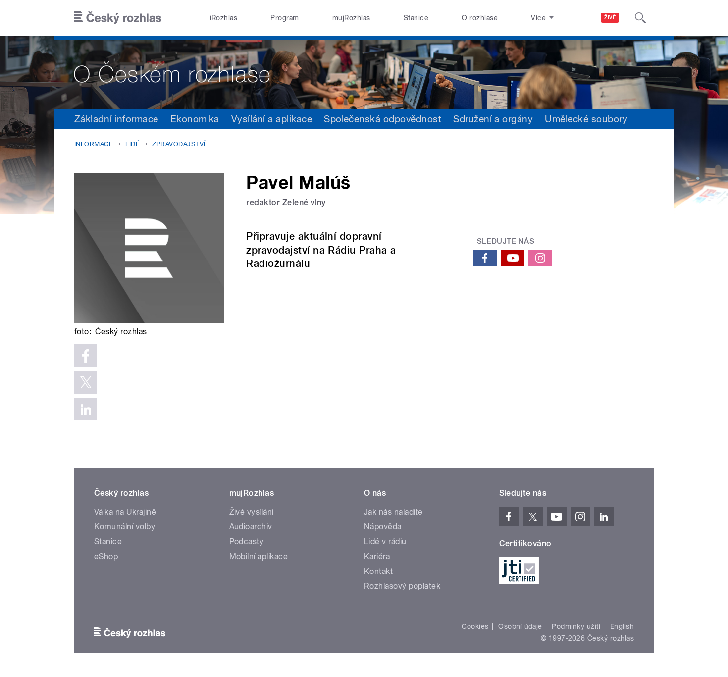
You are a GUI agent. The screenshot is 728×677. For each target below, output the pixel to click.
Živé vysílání (251, 512)
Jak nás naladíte (393, 512)
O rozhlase (480, 18)
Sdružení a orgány (493, 118)
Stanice (416, 18)
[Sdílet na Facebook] (85, 355)
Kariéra (377, 556)
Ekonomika (194, 118)
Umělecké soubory (586, 118)
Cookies (475, 626)
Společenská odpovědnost (382, 118)
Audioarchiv (250, 526)
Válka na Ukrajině (125, 512)
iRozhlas (224, 18)
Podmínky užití (576, 626)
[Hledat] (640, 18)
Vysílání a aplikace (271, 118)
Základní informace (116, 118)
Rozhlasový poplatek (402, 586)
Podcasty (246, 541)
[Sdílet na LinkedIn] (85, 409)
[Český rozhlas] (117, 18)
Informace (93, 144)
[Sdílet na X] (85, 382)
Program (284, 18)
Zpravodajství (178, 144)
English (622, 626)
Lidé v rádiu (385, 541)
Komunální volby (124, 526)
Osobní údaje (520, 626)
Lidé (132, 144)
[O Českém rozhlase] (364, 72)
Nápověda (383, 526)
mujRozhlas (351, 18)
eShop (106, 556)
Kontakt (378, 571)
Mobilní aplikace (258, 556)
